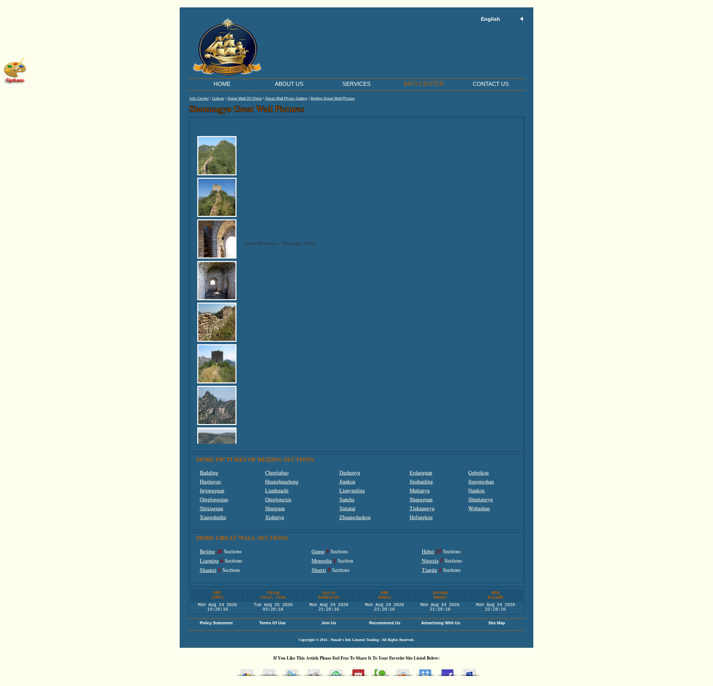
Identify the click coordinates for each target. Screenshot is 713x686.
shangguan (421, 499)
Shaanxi (208, 569)
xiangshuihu (213, 517)
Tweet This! (291, 670)
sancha (346, 499)
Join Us (328, 623)
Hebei (428, 551)
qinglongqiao (214, 499)
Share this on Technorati (380, 670)
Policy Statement (216, 623)
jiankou (347, 481)
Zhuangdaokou (355, 517)
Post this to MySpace (470, 670)
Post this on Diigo (425, 670)
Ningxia (430, 560)
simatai (347, 508)
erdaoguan (421, 472)
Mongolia (322, 560)
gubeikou (478, 472)
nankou (476, 490)
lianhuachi (277, 490)
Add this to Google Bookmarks (247, 670)
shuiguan (275, 508)
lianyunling (352, 490)
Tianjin (429, 569)
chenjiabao (277, 472)
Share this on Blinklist (403, 670)
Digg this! (269, 670)
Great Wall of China (245, 98)
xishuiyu (274, 517)
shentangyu (480, 499)
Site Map (496, 623)
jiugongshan (481, 481)
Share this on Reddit (314, 670)
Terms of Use (272, 623)
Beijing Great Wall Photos (333, 98)
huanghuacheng (282, 481)
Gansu (318, 551)
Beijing (207, 551)
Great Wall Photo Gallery (286, 98)
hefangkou (421, 517)
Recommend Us (384, 623)
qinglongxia (278, 499)
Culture (218, 98)
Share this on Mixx (358, 670)
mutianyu (420, 490)
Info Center (199, 98)
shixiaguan (211, 508)
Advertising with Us (440, 623)
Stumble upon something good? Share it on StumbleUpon (336, 670)
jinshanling (421, 481)
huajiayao (210, 481)
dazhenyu (349, 472)
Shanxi (319, 569)
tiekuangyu (422, 508)
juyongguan (212, 490)
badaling (209, 472)
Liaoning (209, 560)
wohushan (479, 508)
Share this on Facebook (447, 670)
